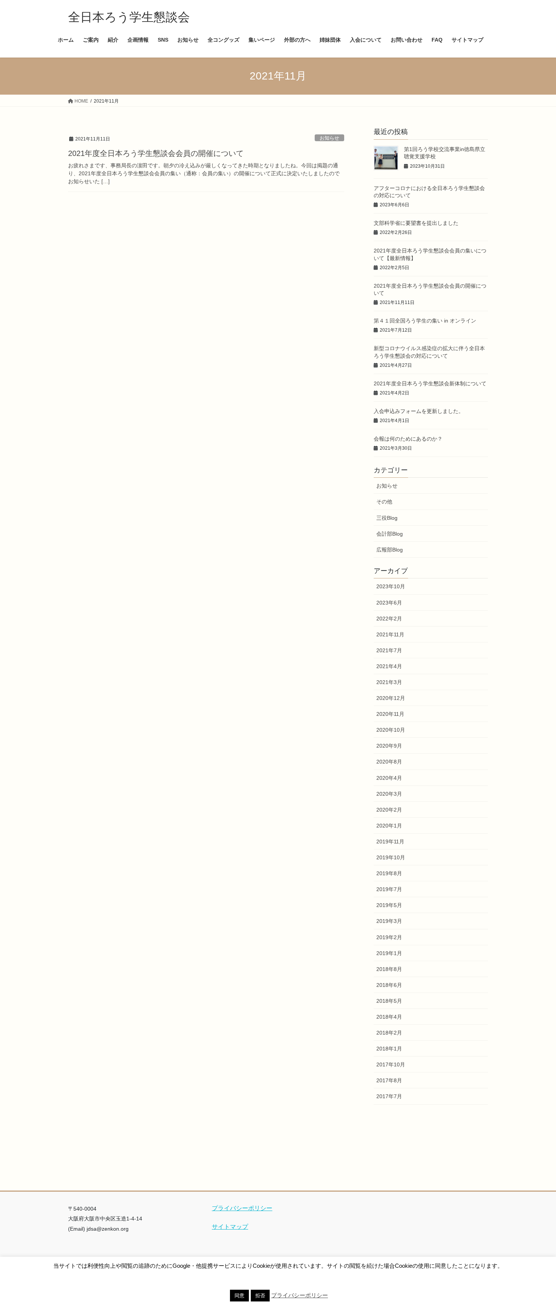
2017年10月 (390, 1064)
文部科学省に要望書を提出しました (416, 223)
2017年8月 (389, 1080)
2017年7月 (389, 1096)
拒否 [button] (260, 1295)
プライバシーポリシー (242, 1208)
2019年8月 (389, 873)
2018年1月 (389, 1049)
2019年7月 (389, 889)
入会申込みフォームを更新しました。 (419, 411)
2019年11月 (390, 841)
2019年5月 (389, 905)
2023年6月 (389, 603)
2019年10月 (390, 857)
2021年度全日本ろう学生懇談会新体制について (430, 383)
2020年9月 (389, 746)
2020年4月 (389, 778)
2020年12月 (390, 698)
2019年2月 (389, 937)
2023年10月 (390, 586)
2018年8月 (389, 969)
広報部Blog (389, 550)
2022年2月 (389, 619)
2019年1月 (389, 953)
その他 (384, 502)
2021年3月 (389, 682)
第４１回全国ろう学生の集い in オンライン (425, 321)
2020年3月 (389, 794)
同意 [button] (239, 1295)
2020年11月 (390, 714)
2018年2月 (389, 1033)
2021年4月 (389, 666)
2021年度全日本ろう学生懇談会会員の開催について (156, 153)
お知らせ (329, 138)
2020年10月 (390, 730)
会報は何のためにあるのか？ (408, 439)
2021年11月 (390, 634)
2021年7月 (389, 650)
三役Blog (387, 518)
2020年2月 (389, 810)
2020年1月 (389, 826)
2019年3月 (389, 921)
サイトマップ (230, 1226)
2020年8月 (389, 762)
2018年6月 (389, 985)
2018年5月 (389, 1001)
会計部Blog (389, 534)
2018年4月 (389, 1017)
